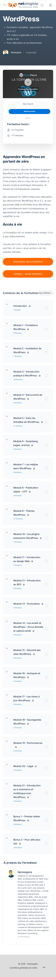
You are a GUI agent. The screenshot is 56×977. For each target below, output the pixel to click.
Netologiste (25, 872)
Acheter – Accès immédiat (28, 273)
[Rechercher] (42, 5)
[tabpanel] (28, 218)
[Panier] (50, 5)
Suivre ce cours (29, 111)
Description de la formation (28, 261)
